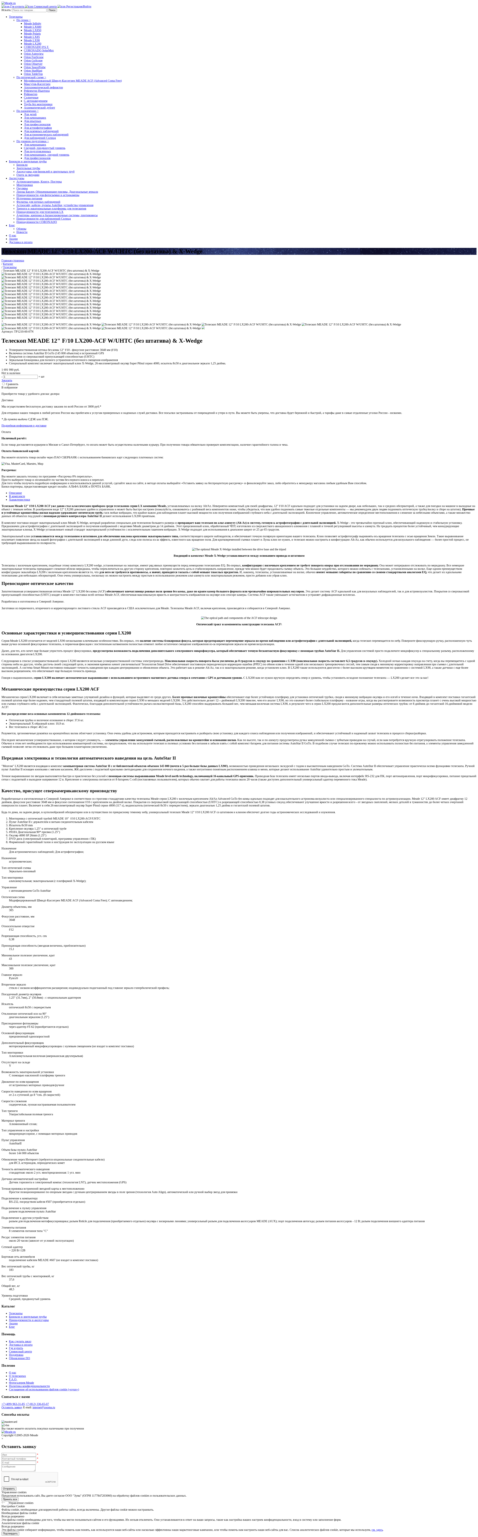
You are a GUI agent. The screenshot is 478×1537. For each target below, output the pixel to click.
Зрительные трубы (28, 168)
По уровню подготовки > (32, 141)
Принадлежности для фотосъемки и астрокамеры (47, 195)
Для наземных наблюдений (41, 131)
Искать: (6, 10)
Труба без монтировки (38, 104)
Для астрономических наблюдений (46, 134)
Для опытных (32, 121)
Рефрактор (30, 94)
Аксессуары (16, 178)
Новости (21, 232)
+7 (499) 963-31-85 (13, 1404)
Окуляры (22, 188)
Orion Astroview (34, 53)
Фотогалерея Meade (21, 1382)
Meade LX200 (32, 43)
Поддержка (16, 1354)
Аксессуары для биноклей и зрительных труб (45, 171)
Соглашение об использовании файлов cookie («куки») (44, 1389)
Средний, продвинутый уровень (44, 148)
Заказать (6, 380)
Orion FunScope (34, 57)
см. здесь (377, 1529)
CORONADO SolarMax (39, 50)
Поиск (52, 10)
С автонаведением (35, 100)
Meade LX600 (32, 26)
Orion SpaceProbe (35, 67)
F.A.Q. (13, 1379)
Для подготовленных (37, 151)
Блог (12, 225)
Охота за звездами (27, 174)
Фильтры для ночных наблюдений (38, 201)
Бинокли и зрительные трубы (28, 161)
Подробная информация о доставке (23, 425)
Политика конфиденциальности (29, 1386)
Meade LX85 (32, 37)
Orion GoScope (33, 60)
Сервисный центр (20, 1351)
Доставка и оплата (20, 242)
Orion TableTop (33, 74)
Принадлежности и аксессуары (29, 1320)
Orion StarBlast (33, 70)
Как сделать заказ (20, 1341)
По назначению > (27, 111)
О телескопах (17, 1376)
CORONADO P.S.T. (36, 47)
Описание (15, 492)
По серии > (23, 20)
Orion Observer (33, 63)
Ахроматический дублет (39, 107)
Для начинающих (35, 117)
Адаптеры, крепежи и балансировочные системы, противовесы (57, 215)
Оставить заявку (11, 1407)
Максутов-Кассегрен (37, 84)
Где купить (16, 1348)
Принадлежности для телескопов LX (39, 211)
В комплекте (17, 496)
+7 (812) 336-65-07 (37, 1404)
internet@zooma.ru (43, 1407)
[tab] (243, 493)
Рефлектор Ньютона (37, 90)
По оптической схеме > (31, 77)
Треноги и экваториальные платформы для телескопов (51, 208)
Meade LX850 (32, 30)
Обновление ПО (19, 1358)
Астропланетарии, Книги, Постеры (39, 181)
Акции (13, 238)
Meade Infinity (32, 23)
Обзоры (21, 228)
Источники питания (29, 198)
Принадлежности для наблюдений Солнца (43, 218)
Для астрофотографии (38, 127)
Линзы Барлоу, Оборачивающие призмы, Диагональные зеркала (57, 191)
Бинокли (22, 164)
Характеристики (19, 499)
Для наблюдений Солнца (40, 137)
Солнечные (31, 97)
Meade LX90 (32, 40)
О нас (12, 235)
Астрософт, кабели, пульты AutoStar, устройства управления (54, 205)
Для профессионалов (37, 124)
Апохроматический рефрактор (43, 87)
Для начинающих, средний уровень (46, 154)
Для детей (30, 114)
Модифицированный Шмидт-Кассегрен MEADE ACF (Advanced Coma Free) (73, 80)
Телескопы (16, 16)
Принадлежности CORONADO (36, 222)
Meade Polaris (32, 33)
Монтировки (24, 185)
